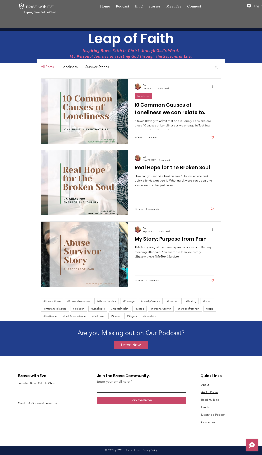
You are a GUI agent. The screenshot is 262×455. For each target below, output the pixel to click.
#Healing (191, 301)
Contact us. (208, 422)
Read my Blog (210, 399)
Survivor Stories (97, 67)
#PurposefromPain (188, 308)
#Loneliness (98, 308)
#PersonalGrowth (161, 308)
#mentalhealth (119, 308)
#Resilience (50, 316)
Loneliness (70, 67)
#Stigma (132, 316)
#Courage (129, 301)
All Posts (47, 67)
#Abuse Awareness (78, 301)
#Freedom (173, 301)
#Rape (209, 308)
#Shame (115, 316)
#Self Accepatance (74, 316)
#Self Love (98, 316)
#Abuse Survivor (106, 301)
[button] (216, 67)
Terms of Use (133, 450)
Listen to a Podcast (213, 414)
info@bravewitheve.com (42, 403)
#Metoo (139, 308)
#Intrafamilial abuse (55, 308)
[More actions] (213, 86)
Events (205, 407)
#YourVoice (149, 316)
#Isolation (78, 308)
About (205, 384)
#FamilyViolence (150, 301)
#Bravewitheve (52, 301)
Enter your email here (113, 381)
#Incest (207, 301)
